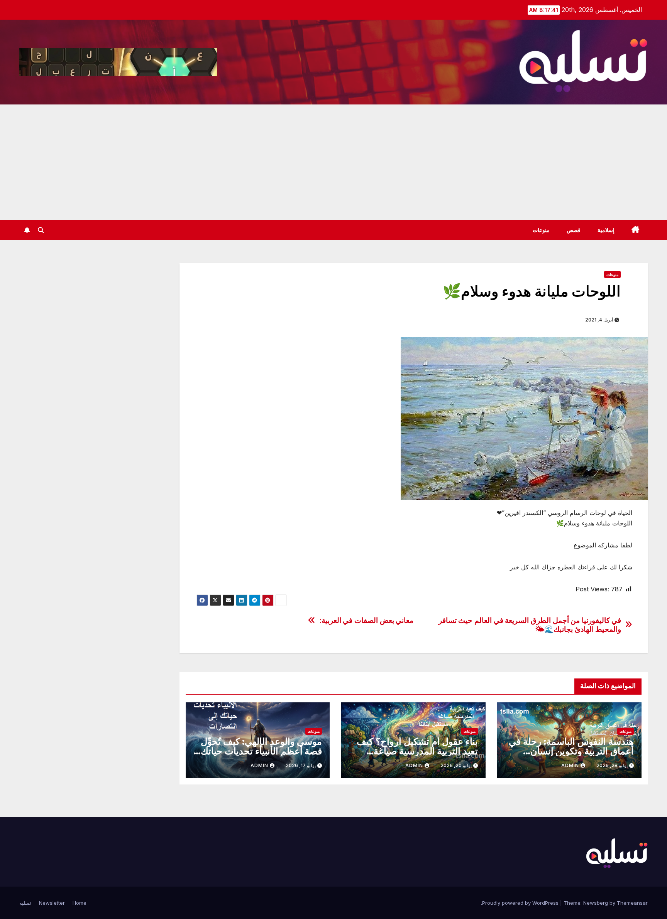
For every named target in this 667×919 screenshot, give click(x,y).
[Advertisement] (333, 162)
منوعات (541, 230)
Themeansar (632, 903)
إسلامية (606, 230)
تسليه (25, 903)
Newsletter (52, 903)
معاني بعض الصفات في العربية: (366, 620)
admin (570, 765)
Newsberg (595, 903)
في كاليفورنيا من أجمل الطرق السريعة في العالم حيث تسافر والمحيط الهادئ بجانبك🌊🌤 (529, 625)
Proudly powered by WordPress (521, 903)
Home (79, 903)
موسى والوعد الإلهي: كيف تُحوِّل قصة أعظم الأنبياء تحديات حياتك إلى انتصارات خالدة (261, 751)
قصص (574, 230)
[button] (41, 230)
